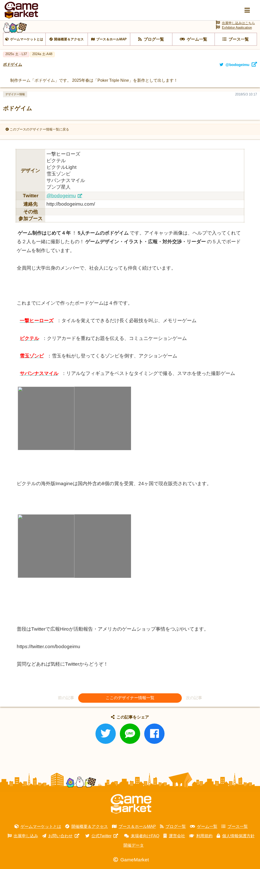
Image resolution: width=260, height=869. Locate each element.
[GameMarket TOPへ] (131, 804)
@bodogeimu (61, 195)
